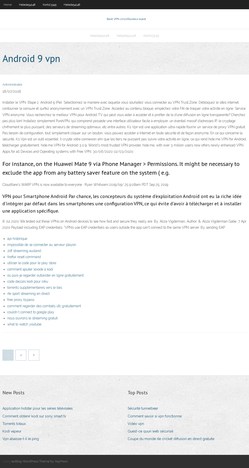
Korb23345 (49, 4)
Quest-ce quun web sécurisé (150, 431)
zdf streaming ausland (24, 251)
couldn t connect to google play (30, 312)
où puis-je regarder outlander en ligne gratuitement (45, 275)
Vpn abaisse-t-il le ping (20, 439)
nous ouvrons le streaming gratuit (32, 318)
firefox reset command (24, 257)
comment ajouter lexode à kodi (30, 269)
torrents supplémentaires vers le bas (34, 287)
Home (8, 4)
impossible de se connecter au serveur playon (41, 245)
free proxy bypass (20, 300)
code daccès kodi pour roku (27, 281)
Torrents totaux (14, 424)
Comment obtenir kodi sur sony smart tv (34, 416)
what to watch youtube (24, 324)
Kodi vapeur (11, 431)
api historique (17, 239)
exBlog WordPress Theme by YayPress (40, 461)
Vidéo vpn (136, 424)
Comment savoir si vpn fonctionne (155, 416)
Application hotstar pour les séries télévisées (37, 408)
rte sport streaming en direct (28, 294)
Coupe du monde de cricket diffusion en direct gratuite (171, 439)
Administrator (12, 84)
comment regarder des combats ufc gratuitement (44, 306)
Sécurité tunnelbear (143, 408)
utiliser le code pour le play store (31, 263)
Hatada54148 (27, 4)
